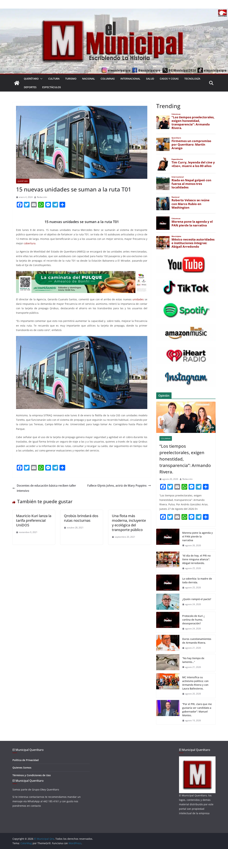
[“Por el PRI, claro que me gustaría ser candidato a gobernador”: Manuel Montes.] (167, 712)
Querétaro (31, 78)
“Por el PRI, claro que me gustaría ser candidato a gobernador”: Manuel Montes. (197, 709)
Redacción (42, 197)
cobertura (29, 243)
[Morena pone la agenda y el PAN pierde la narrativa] (167, 539)
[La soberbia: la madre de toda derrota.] (167, 583)
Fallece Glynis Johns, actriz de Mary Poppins (117, 485)
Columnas (108, 78)
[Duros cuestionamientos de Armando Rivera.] (167, 643)
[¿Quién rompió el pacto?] (167, 602)
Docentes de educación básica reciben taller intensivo (46, 488)
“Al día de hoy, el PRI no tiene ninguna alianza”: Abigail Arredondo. (196, 559)
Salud (150, 78)
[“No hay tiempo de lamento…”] (167, 662)
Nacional (88, 78)
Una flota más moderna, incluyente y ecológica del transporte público (129, 522)
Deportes (30, 87)
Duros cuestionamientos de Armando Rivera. (196, 640)
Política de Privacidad (25, 760)
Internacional (130, 78)
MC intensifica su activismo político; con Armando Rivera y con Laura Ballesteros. (195, 683)
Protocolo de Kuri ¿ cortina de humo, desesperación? (193, 619)
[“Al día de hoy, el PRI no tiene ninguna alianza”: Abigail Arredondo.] (167, 562)
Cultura (53, 78)
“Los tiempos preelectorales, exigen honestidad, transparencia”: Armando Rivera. (185, 459)
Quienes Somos (21, 767)
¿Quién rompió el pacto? (196, 599)
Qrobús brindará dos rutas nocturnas (81, 518)
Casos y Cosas (169, 78)
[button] (41, 78)
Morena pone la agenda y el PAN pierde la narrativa (197, 536)
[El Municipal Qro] (114, 11)
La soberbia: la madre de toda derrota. (197, 580)
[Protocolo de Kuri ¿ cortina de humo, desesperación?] (167, 622)
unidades (138, 299)
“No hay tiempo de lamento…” (193, 660)
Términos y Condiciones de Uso (31, 775)
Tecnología (192, 78)
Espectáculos (51, 87)
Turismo (70, 78)
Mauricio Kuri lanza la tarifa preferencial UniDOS (33, 520)
